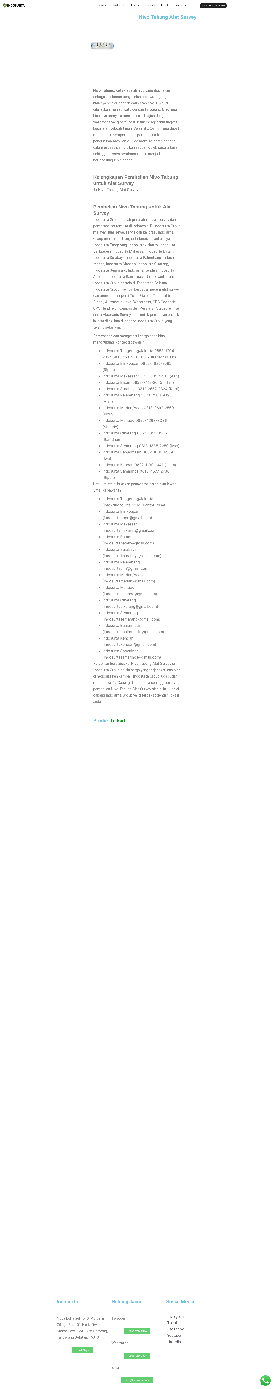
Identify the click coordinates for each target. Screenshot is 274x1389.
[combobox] (254, 5)
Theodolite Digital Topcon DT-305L (129, 941)
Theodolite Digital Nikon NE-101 (127, 830)
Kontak (164, 5)
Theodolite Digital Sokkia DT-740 (127, 1274)
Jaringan (150, 5)
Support (179, 5)
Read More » (110, 840)
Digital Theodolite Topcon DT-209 (128, 1052)
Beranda (102, 5)
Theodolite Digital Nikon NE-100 (127, 1163)
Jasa (133, 5)
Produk (116, 5)
